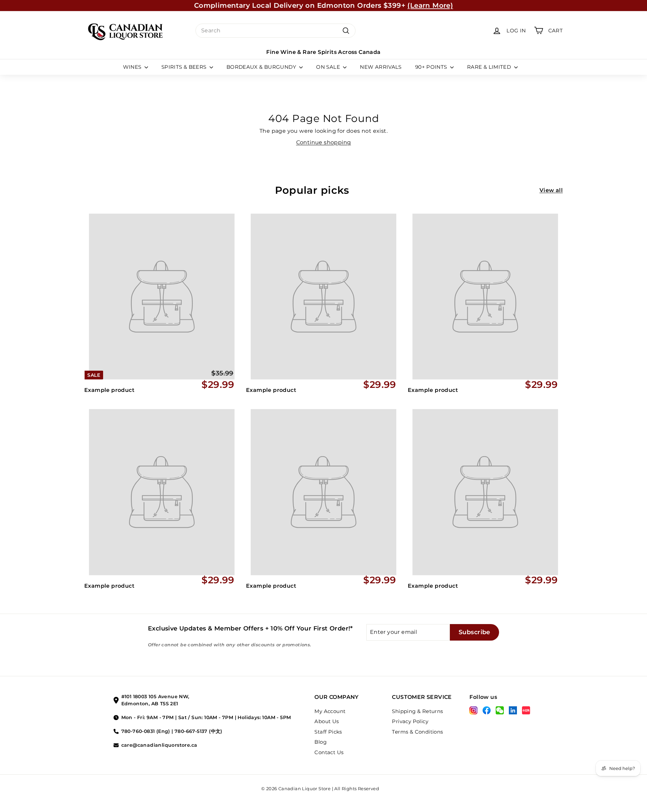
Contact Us (328, 752)
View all (551, 190)
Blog (320, 742)
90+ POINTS (432, 67)
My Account (329, 711)
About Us (326, 721)
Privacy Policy (410, 721)
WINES (133, 67)
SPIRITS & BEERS (184, 67)
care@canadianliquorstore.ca (159, 745)
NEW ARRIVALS (381, 67)
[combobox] (275, 31)
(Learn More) (430, 5)
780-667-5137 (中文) (198, 731)
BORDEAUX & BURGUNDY (262, 67)
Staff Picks (328, 732)
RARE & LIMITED (490, 67)
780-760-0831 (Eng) (145, 731)
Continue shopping (323, 142)
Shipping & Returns (417, 711)
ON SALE (328, 67)
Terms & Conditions (417, 732)
